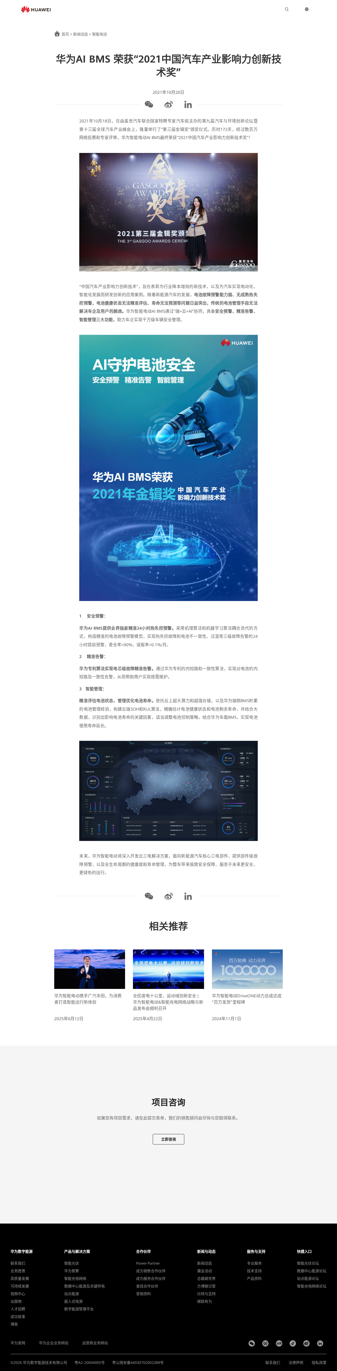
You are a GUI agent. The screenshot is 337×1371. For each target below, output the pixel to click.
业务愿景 (18, 1271)
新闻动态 (80, 34)
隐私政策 (319, 1362)
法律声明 (296, 1362)
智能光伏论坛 (308, 1263)
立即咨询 (168, 1139)
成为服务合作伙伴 (151, 1278)
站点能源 (71, 1294)
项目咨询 (271, 9)
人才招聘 (18, 1309)
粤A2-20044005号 (90, 1362)
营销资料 (143, 1294)
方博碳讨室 (206, 1286)
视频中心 (18, 1294)
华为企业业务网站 (53, 1343)
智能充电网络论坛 (311, 1286)
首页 (65, 34)
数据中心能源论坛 (311, 1271)
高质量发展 (20, 1278)
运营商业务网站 (95, 1343)
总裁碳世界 (206, 1278)
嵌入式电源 (73, 1301)
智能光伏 (71, 1263)
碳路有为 (204, 1301)
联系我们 (18, 1263)
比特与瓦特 (206, 1294)
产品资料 (254, 1278)
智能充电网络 (75, 1278)
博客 (14, 1324)
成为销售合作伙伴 (151, 1271)
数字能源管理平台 (79, 1309)
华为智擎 (71, 1271)
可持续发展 (20, 1286)
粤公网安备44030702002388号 (138, 1362)
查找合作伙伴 (147, 1286)
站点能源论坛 (308, 1278)
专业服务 (254, 1263)
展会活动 (204, 1271)
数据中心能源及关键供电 (84, 1286)
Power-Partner (148, 1263)
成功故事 (18, 1316)
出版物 (16, 1301)
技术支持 (254, 1271)
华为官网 (18, 1343)
